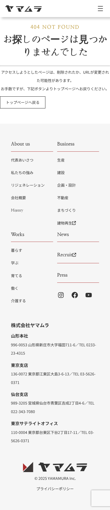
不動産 (62, 197)
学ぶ (14, 262)
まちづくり (66, 210)
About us (20, 144)
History (17, 210)
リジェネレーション (28, 185)
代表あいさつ (22, 160)
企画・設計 (66, 185)
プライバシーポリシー (55, 488)
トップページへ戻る (23, 102)
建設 (61, 172)
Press (62, 275)
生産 (61, 160)
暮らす (16, 250)
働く (14, 288)
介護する (18, 300)
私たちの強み (22, 172)
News (63, 234)
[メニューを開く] (100, 8)
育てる (16, 275)
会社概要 (18, 197)
